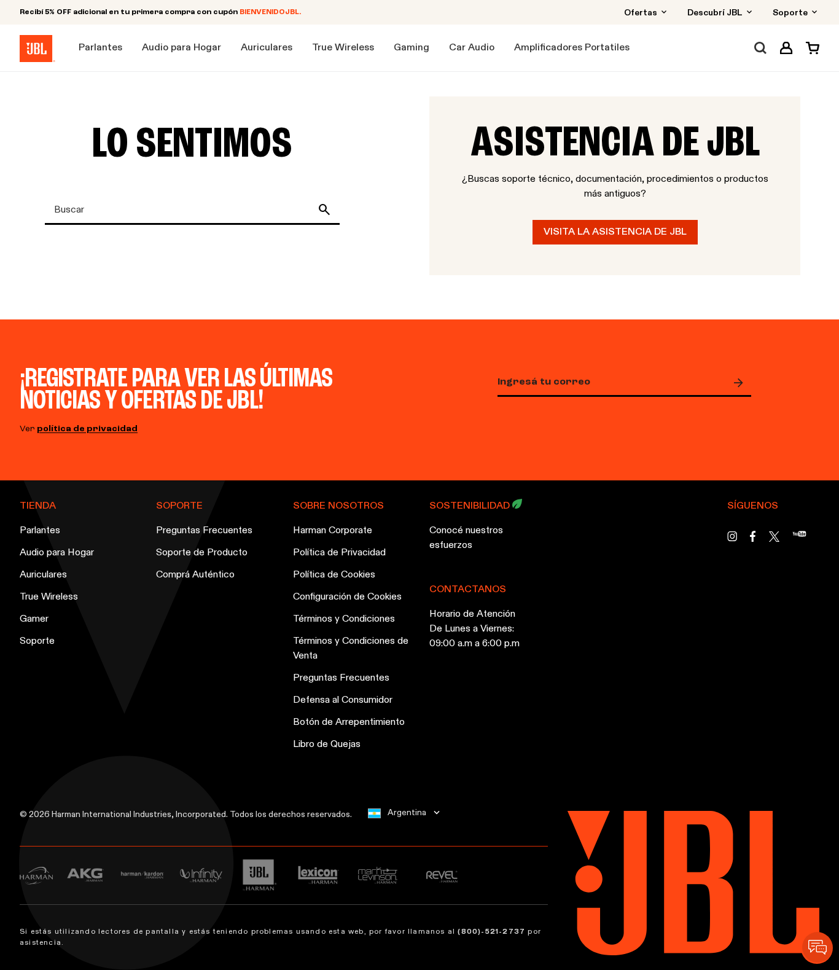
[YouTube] (799, 540)
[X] (774, 536)
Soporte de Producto (202, 553)
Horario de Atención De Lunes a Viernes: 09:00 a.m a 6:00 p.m (474, 629)
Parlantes (40, 531)
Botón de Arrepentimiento (349, 722)
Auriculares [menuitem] (266, 48)
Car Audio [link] (471, 48)
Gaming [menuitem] (411, 48)
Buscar (327, 209)
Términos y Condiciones (344, 619)
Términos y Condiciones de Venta (350, 648)
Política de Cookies (334, 575)
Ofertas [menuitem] (641, 13)
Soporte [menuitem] (791, 13)
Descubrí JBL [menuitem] (715, 13)
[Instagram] (732, 540)
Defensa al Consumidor (342, 700)
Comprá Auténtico (195, 575)
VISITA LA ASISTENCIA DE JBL (615, 232)
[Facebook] (753, 540)
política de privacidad (87, 429)
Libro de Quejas (327, 744)
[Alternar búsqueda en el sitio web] (760, 48)
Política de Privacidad (339, 553)
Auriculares (43, 575)
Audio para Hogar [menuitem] (181, 48)
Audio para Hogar (57, 553)
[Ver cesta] (809, 48)
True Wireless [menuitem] (343, 48)
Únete (741, 382)
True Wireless (49, 597)
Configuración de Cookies (347, 597)
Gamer (34, 619)
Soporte (37, 641)
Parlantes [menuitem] (100, 48)
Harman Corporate (332, 531)
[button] (786, 48)
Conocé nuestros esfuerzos (466, 538)
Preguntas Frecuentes (204, 531)
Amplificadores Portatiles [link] (572, 48)
